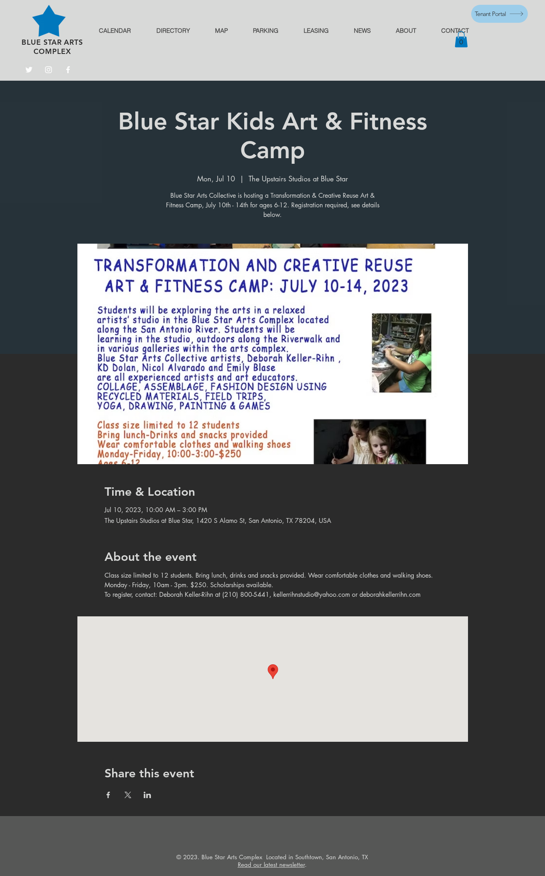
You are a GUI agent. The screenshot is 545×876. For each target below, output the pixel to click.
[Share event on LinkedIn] (147, 795)
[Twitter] (29, 69)
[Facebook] (68, 69)
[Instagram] (48, 69)
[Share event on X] (128, 795)
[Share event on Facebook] (108, 795)
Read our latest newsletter (271, 864)
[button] (461, 39)
